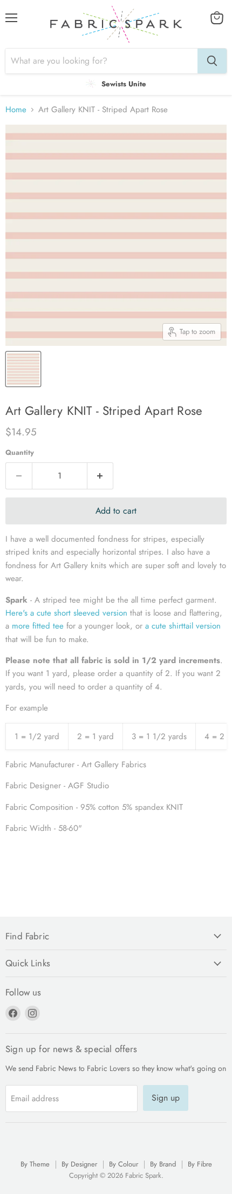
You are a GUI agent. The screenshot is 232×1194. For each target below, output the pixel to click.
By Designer (79, 1164)
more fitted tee (36, 626)
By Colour (123, 1164)
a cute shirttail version (183, 626)
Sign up (166, 1097)
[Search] (212, 61)
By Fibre (200, 1164)
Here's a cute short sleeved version (66, 613)
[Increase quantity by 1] (100, 475)
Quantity (19, 452)
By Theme (35, 1164)
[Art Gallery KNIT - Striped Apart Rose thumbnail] (23, 369)
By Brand (163, 1164)
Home (15, 109)
